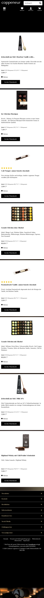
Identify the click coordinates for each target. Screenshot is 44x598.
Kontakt (6, 539)
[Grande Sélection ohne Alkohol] (22, 214)
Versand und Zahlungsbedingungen (20, 539)
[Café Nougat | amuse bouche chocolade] (22, 157)
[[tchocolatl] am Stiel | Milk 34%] (22, 384)
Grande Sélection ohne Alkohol (12, 228)
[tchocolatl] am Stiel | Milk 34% (12, 399)
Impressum (26, 540)
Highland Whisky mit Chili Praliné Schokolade (18, 455)
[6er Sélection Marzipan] (22, 100)
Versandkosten (32, 544)
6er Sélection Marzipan (9, 114)
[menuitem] (4, 9)
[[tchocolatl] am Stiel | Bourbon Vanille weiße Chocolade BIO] (22, 43)
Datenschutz (18, 540)
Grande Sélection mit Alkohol (11, 342)
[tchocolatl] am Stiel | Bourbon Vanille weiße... (17, 57)
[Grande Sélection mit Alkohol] (22, 327)
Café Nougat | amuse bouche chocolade (15, 171)
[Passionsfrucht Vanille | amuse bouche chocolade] (22, 271)
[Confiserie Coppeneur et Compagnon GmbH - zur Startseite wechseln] (11, 3)
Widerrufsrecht (36, 539)
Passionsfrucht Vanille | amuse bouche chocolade (18, 285)
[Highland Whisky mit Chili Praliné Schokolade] (22, 441)
